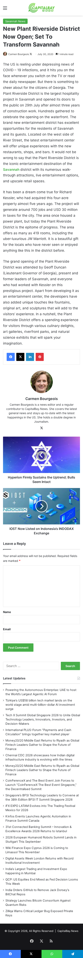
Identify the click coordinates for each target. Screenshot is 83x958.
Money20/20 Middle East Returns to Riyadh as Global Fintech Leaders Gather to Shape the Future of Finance (42, 745)
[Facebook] (11, 357)
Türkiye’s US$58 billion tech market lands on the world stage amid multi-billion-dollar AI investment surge (40, 705)
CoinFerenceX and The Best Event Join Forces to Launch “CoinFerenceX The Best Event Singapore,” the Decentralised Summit (41, 785)
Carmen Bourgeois (18, 54)
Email (7, 629)
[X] (20, 357)
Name (7, 612)
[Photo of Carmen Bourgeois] (5, 54)
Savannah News (15, 21)
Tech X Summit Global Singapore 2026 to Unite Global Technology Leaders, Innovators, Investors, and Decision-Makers (42, 719)
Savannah (11, 170)
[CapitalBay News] (41, 8)
